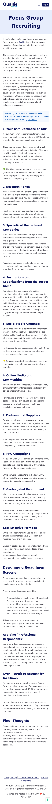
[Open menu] (39, 5)
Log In (45, 5)
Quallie (22, 42)
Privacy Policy (10, 777)
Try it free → (31, 119)
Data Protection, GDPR (29, 777)
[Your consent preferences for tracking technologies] (47, 800)
